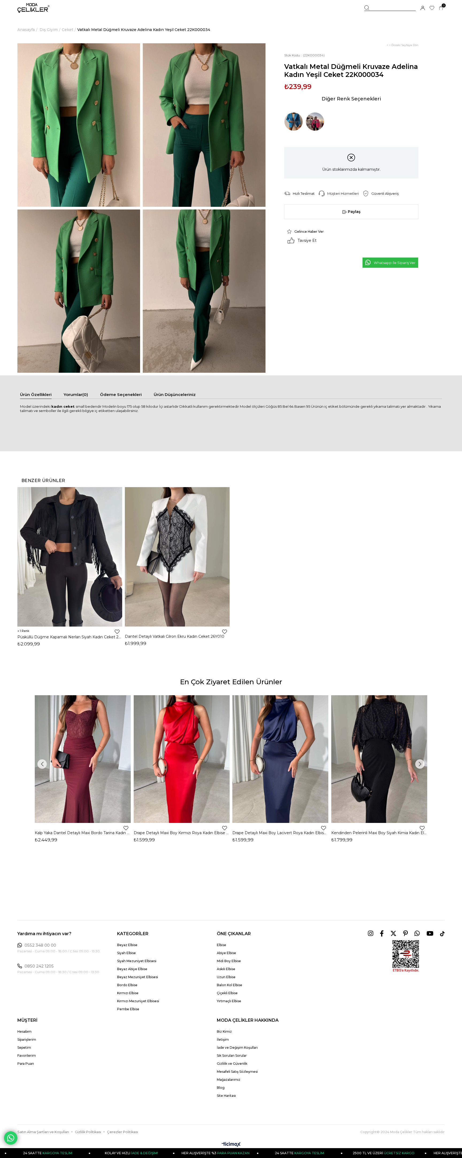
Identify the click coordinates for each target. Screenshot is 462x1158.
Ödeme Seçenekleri (121, 394)
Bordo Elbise (127, 985)
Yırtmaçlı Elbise (229, 1001)
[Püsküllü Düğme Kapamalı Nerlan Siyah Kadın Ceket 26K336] (69, 556)
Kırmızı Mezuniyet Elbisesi (138, 1001)
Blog (221, 1088)
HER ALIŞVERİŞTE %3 (161, 1153)
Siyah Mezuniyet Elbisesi (136, 961)
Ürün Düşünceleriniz (175, 394)
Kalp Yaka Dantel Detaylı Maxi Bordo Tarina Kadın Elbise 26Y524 (83, 832)
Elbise (221, 945)
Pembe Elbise (128, 1009)
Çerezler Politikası (122, 1132)
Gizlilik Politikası (88, 1132)
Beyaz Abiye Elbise (132, 969)
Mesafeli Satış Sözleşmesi (237, 1072)
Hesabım (24, 1031)
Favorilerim (26, 1056)
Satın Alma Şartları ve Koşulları (43, 1132)
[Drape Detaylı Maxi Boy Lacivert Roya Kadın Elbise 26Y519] (280, 759)
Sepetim (24, 1048)
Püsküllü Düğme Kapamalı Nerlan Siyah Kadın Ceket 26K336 (69, 637)
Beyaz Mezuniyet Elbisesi (137, 977)
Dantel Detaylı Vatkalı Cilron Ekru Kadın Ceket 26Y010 (174, 636)
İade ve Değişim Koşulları (237, 1048)
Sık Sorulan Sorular (232, 1056)
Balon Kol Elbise (229, 985)
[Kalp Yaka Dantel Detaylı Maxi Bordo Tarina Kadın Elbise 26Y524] (83, 759)
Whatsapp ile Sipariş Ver (394, 263)
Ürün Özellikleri (36, 394)
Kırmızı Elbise (127, 993)
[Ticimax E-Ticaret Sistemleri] (231, 1145)
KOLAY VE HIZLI (77, 1153)
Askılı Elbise (226, 969)
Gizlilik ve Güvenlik (232, 1064)
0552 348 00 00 (40, 945)
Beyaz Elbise (127, 945)
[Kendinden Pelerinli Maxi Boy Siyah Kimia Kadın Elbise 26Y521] (379, 759)
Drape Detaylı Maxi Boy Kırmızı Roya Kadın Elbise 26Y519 (182, 832)
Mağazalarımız (228, 1080)
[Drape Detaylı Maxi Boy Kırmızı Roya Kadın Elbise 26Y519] (182, 759)
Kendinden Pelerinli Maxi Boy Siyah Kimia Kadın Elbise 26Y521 (379, 832)
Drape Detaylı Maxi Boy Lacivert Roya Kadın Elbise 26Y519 (280, 832)
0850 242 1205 (39, 966)
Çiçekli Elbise (227, 993)
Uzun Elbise (226, 977)
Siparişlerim (26, 1039)
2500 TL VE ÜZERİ (329, 1153)
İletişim (223, 1039)
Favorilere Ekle (117, 631)
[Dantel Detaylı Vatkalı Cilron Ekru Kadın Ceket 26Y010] (177, 556)
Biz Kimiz (224, 1031)
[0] (441, 8)
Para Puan (25, 1064)
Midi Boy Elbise (229, 961)
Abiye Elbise (226, 953)
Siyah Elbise (126, 953)
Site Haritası (226, 1096)
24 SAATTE (245, 1153)
